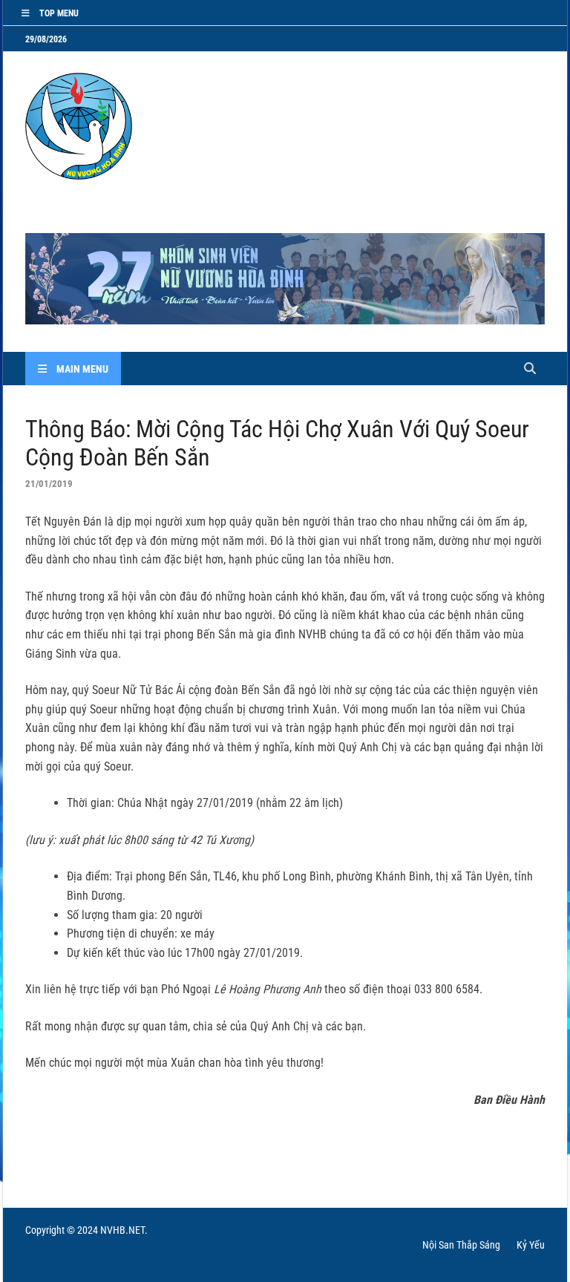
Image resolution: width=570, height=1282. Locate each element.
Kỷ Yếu (531, 1245)
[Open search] (530, 369)
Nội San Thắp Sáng (461, 1245)
